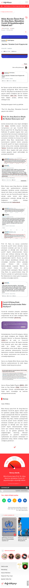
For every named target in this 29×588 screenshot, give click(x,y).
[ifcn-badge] (19, 566)
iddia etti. (13, 95)
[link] (9, 566)
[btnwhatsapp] (4, 500)
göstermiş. (17, 317)
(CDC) (3, 340)
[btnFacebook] (19, 500)
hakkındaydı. (16, 202)
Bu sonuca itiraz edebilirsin (14, 483)
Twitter (4, 148)
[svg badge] (25, 566)
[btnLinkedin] (25, 500)
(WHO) (22, 385)
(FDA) (17, 387)
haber (7, 126)
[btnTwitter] (9, 500)
